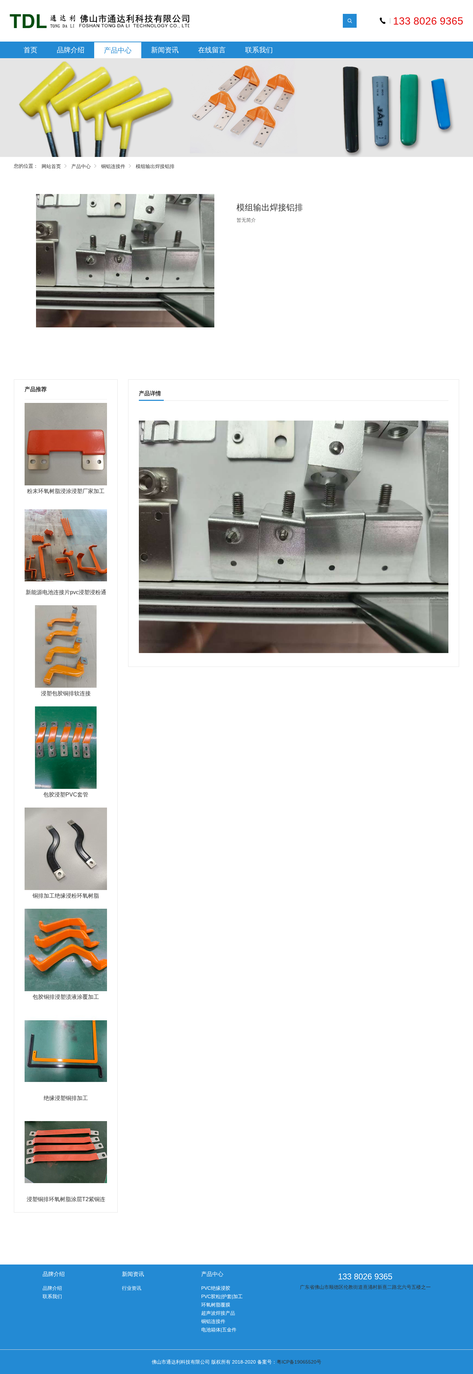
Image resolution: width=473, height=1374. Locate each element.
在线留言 (212, 50)
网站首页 (51, 166)
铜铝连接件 (113, 166)
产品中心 (118, 50)
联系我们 (259, 50)
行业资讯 (131, 1288)
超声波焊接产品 (218, 1313)
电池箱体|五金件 (219, 1329)
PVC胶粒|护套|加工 (222, 1296)
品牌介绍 (70, 50)
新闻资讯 (165, 50)
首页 (30, 50)
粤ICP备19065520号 (299, 1362)
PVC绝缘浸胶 (215, 1288)
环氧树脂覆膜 (215, 1304)
